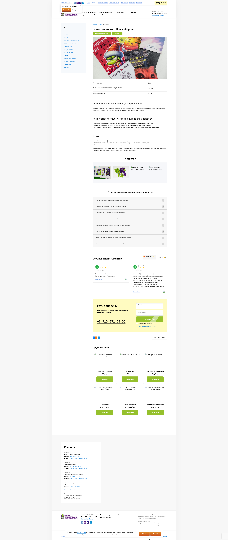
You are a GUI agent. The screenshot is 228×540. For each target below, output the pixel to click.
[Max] (80, 3)
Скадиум (165, 536)
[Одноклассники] (96, 337)
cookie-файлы (81, 533)
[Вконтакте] (75, 3)
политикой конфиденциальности (148, 326)
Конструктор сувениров (88, 12)
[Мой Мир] (99, 337)
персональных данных (145, 325)
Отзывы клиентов (105, 518)
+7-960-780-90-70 (75, 486)
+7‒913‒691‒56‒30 (159, 13)
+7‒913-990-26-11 (75, 476)
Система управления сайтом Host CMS (148, 526)
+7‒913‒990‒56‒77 (75, 466)
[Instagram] (78, 3)
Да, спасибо (66, 10)
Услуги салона (122, 515)
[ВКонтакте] (94, 337)
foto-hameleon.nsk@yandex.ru (78, 458)
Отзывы (96, 15)
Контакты (105, 15)
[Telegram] (83, 3)
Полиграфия (120, 12)
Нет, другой (75, 10)
